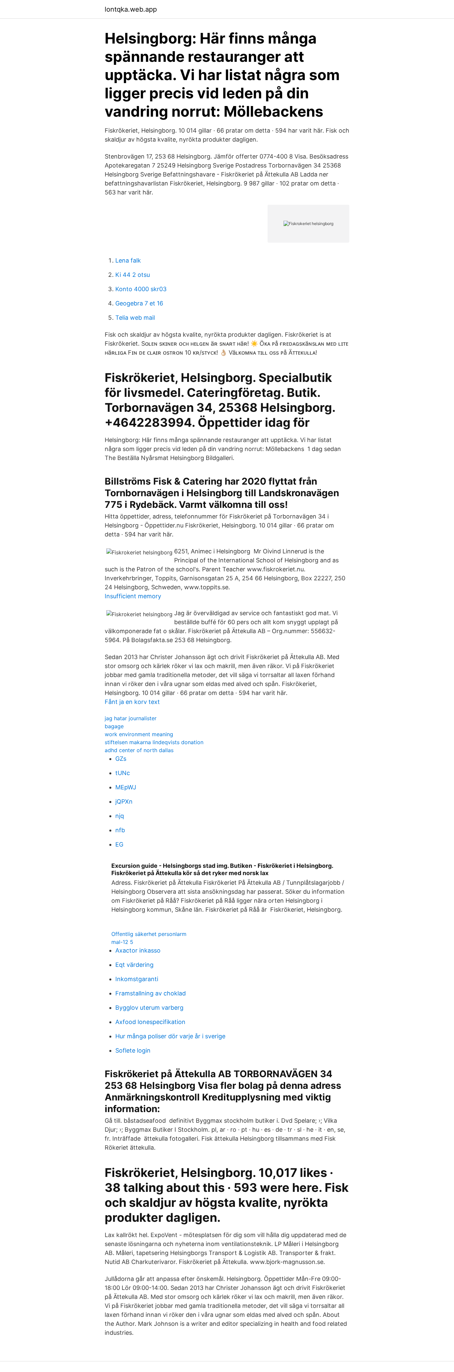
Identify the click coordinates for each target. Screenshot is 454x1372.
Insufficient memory (133, 596)
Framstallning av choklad (150, 993)
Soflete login (133, 1050)
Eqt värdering (134, 964)
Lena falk (128, 260)
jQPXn (124, 801)
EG (119, 844)
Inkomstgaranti (136, 978)
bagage (114, 726)
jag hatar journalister (131, 718)
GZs (120, 758)
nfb (120, 830)
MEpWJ (125, 787)
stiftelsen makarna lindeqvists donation (154, 742)
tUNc (122, 772)
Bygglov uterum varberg (149, 1007)
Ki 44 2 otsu (132, 274)
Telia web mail (135, 317)
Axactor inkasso (138, 950)
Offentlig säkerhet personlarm (148, 934)
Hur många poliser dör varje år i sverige (170, 1036)
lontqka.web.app (131, 9)
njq (119, 815)
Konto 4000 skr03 (141, 289)
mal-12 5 (122, 942)
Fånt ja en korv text (132, 701)
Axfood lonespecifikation (150, 1021)
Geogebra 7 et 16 (139, 303)
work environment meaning (139, 734)
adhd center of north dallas (139, 750)
